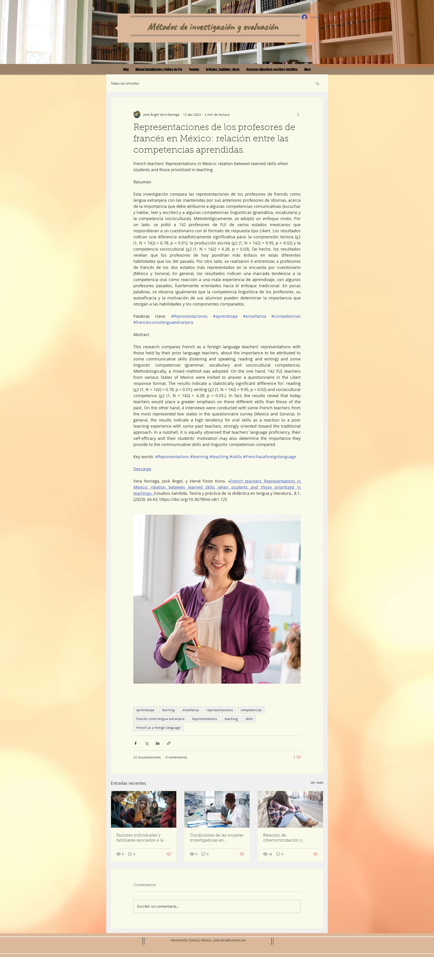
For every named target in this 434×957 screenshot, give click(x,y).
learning (168, 710)
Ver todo (317, 782)
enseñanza (190, 710)
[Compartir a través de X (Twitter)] (146, 743)
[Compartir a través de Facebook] (135, 743)
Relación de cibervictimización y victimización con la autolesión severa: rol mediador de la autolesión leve (288, 838)
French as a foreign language (158, 727)
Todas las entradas (125, 83)
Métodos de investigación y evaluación (213, 26)
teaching (231, 719)
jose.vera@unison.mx (229, 940)
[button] (317, 83)
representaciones (220, 710)
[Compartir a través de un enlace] (169, 743)
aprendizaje (145, 710)
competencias (251, 710)
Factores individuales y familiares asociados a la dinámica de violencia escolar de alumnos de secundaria (139, 838)
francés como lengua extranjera (160, 719)
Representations (204, 719)
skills (249, 719)
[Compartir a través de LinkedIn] (158, 743)
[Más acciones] (298, 114)
